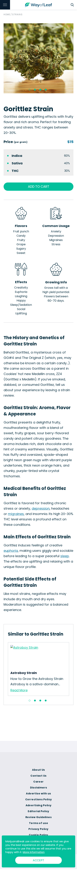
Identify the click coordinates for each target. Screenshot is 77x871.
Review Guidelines (38, 817)
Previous (5, 669)
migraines (16, 514)
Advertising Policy (39, 805)
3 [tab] (40, 90)
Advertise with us (38, 793)
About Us (38, 770)
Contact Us (38, 776)
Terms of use (38, 823)
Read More (19, 690)
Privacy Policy (38, 829)
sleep (64, 556)
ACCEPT (38, 860)
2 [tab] (35, 90)
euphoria (11, 550)
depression (41, 508)
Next (72, 669)
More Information (34, 852)
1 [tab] (29, 90)
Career (38, 781)
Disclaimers (38, 787)
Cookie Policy (38, 835)
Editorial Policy (38, 811)
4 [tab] (46, 90)
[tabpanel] (38, 58)
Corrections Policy (38, 799)
